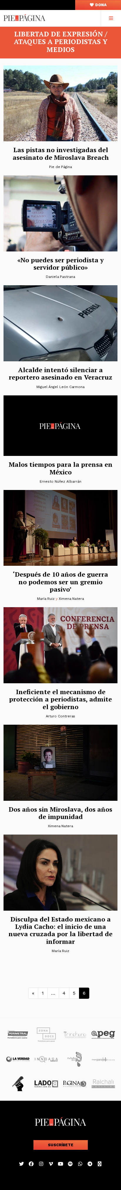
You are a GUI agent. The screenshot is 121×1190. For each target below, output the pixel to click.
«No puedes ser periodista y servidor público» (60, 263)
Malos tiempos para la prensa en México (60, 468)
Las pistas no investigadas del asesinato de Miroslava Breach (61, 153)
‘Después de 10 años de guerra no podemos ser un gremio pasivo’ (60, 581)
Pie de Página (60, 167)
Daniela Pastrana (60, 277)
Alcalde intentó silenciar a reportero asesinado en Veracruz (60, 373)
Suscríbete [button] (60, 1145)
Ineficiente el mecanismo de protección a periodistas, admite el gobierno (60, 699)
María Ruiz (46, 599)
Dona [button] (100, 5)
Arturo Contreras (60, 716)
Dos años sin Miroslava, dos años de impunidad (60, 813)
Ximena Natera (71, 599)
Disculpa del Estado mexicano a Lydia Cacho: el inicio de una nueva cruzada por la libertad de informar (60, 930)
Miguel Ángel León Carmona (60, 387)
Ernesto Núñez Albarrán (60, 481)
